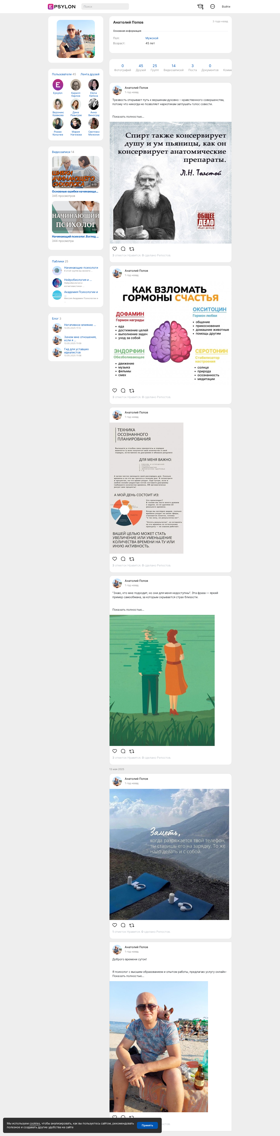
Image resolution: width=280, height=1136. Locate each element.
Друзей (141, 68)
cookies (35, 1123)
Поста (192, 68)
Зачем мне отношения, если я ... (80, 338)
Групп (155, 68)
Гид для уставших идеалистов (76, 351)
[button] (213, 6)
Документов (210, 68)
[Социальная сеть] (61, 6)
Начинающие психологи (81, 267)
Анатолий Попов (136, 87)
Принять (147, 1125)
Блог (55, 318)
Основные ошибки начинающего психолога (75, 191)
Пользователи (62, 74)
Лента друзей (90, 74)
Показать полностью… (128, 116)
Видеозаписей (174, 68)
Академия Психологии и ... (81, 293)
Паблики (58, 261)
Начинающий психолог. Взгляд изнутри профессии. (75, 236)
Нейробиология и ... (78, 279)
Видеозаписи (61, 152)
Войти (226, 6)
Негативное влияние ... (80, 324)
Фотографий (122, 68)
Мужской (152, 38)
